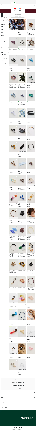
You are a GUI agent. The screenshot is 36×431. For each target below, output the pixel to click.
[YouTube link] (21, 427)
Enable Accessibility (18, 0)
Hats (1, 30)
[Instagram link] (14, 427)
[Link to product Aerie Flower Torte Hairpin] (22, 348)
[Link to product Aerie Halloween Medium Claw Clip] (22, 130)
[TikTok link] (16, 427)
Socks (2, 26)
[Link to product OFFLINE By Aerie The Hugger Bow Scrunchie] (22, 364)
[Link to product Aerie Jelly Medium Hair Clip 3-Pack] (31, 213)
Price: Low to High (5, 56)
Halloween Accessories (4, 41)
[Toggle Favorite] (16, 20)
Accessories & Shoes (5, 24)
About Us (2, 402)
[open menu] (1, 5)
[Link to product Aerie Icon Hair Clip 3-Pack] (31, 197)
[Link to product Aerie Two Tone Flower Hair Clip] (22, 24)
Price (1, 47)
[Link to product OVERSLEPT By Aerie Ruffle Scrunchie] (22, 42)
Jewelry (2, 29)
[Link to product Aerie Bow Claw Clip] (31, 77)
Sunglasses (2, 35)
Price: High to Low (5, 59)
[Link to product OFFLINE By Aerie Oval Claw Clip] (22, 146)
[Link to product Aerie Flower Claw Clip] (13, 264)
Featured (4, 54)
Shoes (2, 38)
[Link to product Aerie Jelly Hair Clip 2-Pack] (13, 230)
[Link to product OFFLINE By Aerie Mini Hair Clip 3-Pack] (13, 314)
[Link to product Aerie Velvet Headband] (13, 213)
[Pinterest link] (19, 427)
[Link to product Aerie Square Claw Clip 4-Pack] (31, 247)
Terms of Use (20, 16)
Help (1, 392)
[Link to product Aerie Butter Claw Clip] (13, 180)
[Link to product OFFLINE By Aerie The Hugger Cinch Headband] (31, 314)
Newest (4, 60)
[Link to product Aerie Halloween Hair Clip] (13, 130)
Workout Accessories (4, 40)
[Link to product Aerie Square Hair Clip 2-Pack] (13, 298)
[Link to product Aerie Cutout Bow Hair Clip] (13, 146)
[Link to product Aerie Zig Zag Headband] (31, 130)
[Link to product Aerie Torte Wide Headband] (31, 113)
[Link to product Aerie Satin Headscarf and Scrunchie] (31, 42)
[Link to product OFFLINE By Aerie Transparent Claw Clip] (13, 42)
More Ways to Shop (4, 397)
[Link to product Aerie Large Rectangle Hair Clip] (31, 298)
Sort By (2, 52)
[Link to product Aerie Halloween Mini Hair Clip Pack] (13, 197)
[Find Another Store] (7, 20)
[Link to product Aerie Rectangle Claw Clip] (22, 60)
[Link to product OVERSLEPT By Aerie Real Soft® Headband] (22, 163)
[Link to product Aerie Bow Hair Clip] (13, 113)
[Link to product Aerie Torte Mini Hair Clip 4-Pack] (13, 281)
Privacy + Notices (3, 405)
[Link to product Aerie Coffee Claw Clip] (13, 24)
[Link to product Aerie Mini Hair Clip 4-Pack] (13, 348)
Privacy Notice (16, 16)
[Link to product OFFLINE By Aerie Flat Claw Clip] (22, 213)
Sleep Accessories (3, 32)
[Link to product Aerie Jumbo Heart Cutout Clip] (31, 348)
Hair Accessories (3, 27)
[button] (15, 9)
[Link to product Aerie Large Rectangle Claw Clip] (13, 60)
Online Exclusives (4, 63)
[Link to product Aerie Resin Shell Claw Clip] (22, 331)
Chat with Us (19, 379)
